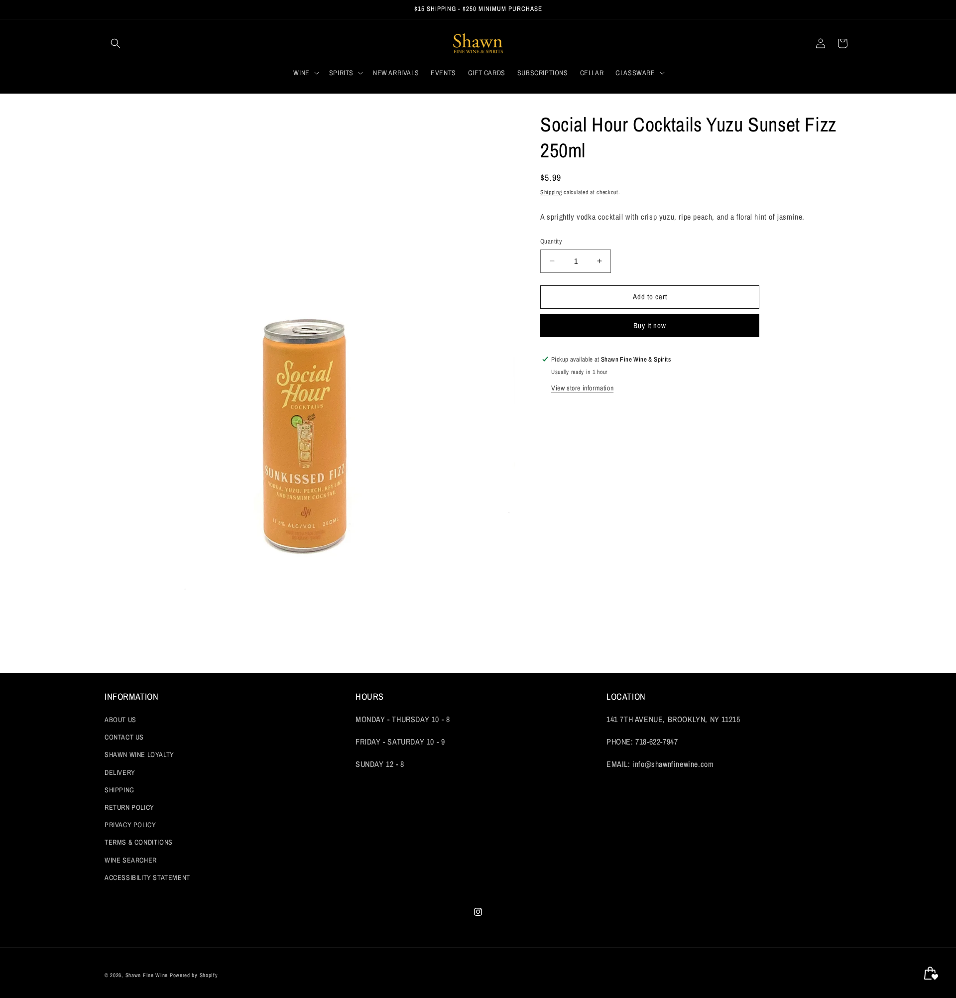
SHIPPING (119, 789)
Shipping (551, 192)
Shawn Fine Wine (146, 975)
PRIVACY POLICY (130, 824)
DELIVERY (120, 772)
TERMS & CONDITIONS (139, 842)
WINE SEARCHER (131, 860)
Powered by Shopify (194, 975)
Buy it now (649, 325)
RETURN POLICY (129, 807)
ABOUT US (120, 719)
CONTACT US (124, 737)
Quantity (551, 241)
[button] (115, 43)
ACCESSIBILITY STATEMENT (147, 877)
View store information (582, 387)
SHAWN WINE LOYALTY (139, 754)
